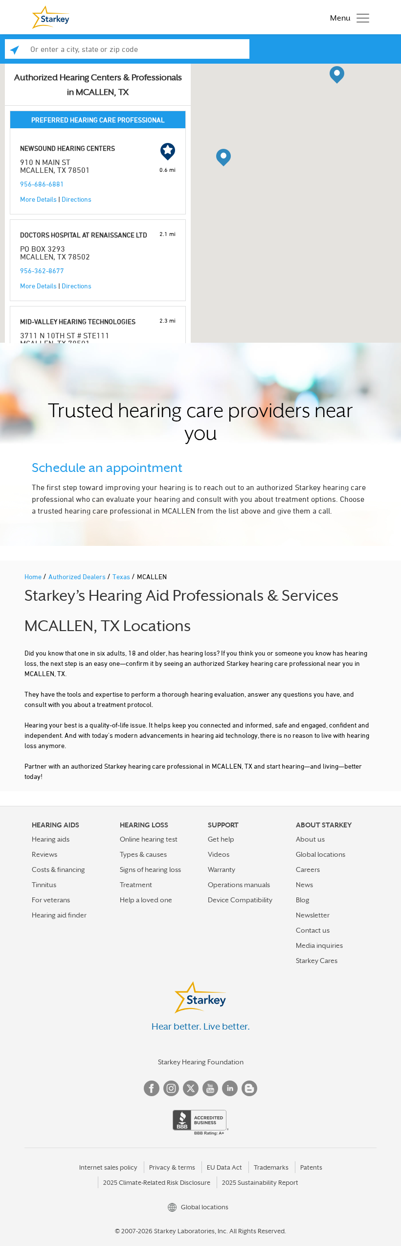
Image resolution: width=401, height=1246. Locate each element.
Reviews (44, 854)
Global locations (320, 854)
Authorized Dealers (77, 576)
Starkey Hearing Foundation (201, 1062)
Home (33, 576)
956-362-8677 (42, 270)
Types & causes (143, 854)
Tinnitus (44, 885)
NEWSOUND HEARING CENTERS (67, 148)
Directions (76, 199)
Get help (221, 839)
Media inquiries (319, 945)
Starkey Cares (316, 960)
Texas (122, 576)
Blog (303, 900)
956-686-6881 (42, 184)
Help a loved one (146, 900)
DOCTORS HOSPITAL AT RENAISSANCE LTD (83, 235)
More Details (38, 199)
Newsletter (313, 915)
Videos (218, 854)
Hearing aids (50, 839)
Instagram (171, 1088)
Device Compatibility (240, 900)
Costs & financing (58, 869)
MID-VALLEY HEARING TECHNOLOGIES (77, 321)
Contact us (313, 930)
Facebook (151, 1088)
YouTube (210, 1088)
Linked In (230, 1088)
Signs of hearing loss (150, 869)
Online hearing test (149, 839)
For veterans (51, 900)
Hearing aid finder (59, 915)
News (304, 885)
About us (310, 839)
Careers (308, 869)
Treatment (136, 885)
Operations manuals (239, 885)
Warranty (221, 869)
